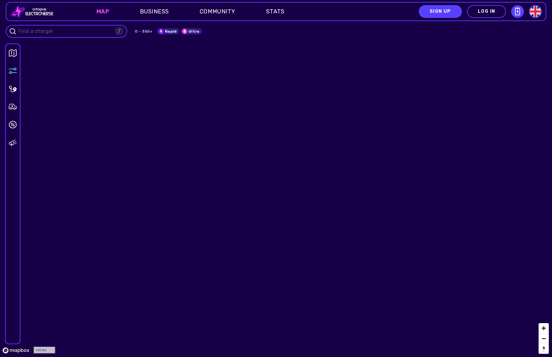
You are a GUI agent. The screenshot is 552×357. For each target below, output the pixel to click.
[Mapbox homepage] (16, 350)
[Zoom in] (544, 328)
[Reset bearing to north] (544, 349)
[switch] (168, 31)
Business (154, 11)
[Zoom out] (544, 338)
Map (102, 11)
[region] (276, 178)
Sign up (440, 11)
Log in (486, 11)
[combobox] (66, 31)
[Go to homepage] (30, 11)
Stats (275, 11)
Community (217, 11)
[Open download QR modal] (517, 11)
